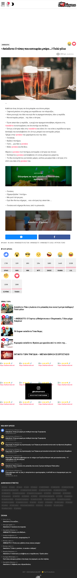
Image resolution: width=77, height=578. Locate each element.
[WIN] (7, 305)
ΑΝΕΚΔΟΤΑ (56, 487)
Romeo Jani (7, 541)
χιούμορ (18, 508)
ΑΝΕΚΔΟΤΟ (36, 243)
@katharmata (38, 391)
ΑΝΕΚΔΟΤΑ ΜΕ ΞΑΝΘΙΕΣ (29, 490)
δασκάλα (49, 502)
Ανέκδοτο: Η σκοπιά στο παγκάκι (14, 527)
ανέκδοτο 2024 (8, 499)
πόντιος (40, 505)
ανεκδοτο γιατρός (64, 499)
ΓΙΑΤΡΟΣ (48, 493)
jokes (11, 243)
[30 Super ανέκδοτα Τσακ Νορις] (7, 332)
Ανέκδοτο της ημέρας (35, 493)
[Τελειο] (74, 44)
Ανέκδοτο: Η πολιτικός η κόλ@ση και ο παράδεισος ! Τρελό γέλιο (25, 554)
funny (4, 243)
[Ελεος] (7, 328)
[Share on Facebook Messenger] (21, 237)
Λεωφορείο (7, 496)
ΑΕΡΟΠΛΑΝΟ (45, 487)
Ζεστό (3, 305)
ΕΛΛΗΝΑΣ (58, 493)
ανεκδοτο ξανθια (8, 502)
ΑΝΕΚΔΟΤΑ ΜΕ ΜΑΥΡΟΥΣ (10, 490)
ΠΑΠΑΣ (35, 496)
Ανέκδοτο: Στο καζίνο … (11, 521)
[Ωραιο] (7, 316)
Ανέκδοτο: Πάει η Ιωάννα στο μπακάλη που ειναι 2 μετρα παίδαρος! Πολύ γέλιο (44, 308)
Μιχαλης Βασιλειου (9, 551)
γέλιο (41, 502)
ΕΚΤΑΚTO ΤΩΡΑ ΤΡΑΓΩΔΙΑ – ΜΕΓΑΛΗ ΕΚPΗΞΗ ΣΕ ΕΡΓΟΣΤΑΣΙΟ (41, 354)
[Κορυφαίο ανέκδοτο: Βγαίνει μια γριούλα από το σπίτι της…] (7, 343)
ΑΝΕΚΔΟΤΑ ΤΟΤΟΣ (60, 490)
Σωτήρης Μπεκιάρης (9, 557)
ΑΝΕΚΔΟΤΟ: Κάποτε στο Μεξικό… (14, 532)
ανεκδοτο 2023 (50, 499)
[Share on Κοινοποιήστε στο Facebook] (54, 237)
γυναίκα (19, 135)
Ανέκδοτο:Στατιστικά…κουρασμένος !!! (16, 537)
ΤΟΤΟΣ (60, 496)
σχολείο (49, 505)
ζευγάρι (69, 502)
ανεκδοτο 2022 (48, 243)
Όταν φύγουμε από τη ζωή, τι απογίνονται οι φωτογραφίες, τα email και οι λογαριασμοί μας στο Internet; (38, 473)
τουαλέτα (9, 126)
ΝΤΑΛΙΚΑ (26, 496)
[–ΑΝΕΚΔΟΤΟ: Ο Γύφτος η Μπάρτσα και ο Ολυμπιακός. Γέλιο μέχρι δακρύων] (7, 320)
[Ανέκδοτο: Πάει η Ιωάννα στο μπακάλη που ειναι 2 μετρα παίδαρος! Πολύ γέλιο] (7, 309)
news (20, 487)
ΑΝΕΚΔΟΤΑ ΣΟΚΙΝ (46, 490)
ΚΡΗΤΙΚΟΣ (68, 493)
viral (27, 487)
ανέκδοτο (69, 496)
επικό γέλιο (59, 502)
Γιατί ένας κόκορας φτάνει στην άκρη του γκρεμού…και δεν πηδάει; (26, 559)
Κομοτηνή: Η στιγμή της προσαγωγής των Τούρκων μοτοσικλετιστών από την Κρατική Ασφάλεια (38, 445)
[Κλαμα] (69, 44)
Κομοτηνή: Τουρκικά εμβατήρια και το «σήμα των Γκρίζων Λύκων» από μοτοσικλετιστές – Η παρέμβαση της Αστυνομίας (37, 458)
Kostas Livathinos (8, 535)
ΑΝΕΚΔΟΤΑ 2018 (68, 487)
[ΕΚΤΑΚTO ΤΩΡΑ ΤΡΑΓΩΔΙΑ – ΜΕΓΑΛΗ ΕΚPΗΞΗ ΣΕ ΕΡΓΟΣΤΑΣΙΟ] (7, 355)
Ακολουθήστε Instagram (38, 395)
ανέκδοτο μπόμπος (22, 499)
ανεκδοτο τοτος (23, 502)
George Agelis (7, 525)
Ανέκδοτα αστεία (22, 243)
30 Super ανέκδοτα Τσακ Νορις (28, 331)
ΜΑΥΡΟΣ (17, 496)
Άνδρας (34, 487)
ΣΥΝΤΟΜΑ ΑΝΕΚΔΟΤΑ (47, 496)
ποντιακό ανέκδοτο (28, 505)
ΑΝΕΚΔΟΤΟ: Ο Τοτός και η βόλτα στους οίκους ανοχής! (21, 543)
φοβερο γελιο (7, 508)
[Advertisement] (38, 23)
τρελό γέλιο (60, 243)
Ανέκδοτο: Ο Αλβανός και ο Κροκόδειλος (17, 564)
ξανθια (5, 505)
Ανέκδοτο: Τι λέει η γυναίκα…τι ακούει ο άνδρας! (19, 548)
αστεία (34, 502)
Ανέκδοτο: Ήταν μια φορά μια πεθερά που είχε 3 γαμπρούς (26, 432)
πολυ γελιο (15, 505)
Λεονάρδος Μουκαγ (9, 530)
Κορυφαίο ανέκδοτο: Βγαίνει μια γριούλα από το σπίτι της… (40, 342)
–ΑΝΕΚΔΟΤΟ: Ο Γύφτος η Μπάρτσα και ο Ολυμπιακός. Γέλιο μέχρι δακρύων (43, 319)
